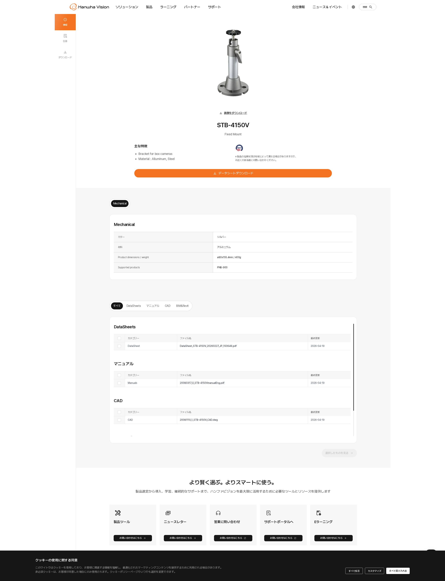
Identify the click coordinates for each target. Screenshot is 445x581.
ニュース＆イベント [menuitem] (327, 7)
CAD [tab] (167, 305)
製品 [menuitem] (149, 7)
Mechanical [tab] (120, 203)
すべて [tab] (117, 305)
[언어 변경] (353, 7)
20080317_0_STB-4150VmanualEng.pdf (202, 383)
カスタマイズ (374, 571)
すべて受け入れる (398, 570)
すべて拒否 (354, 571)
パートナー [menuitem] (192, 7)
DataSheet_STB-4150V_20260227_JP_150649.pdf (208, 346)
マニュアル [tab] (152, 305)
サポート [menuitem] (214, 7)
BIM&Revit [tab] (182, 305)
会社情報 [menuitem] (298, 7)
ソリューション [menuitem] (127, 7)
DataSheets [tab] (133, 305)
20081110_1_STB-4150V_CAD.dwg (199, 419)
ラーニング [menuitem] (168, 7)
